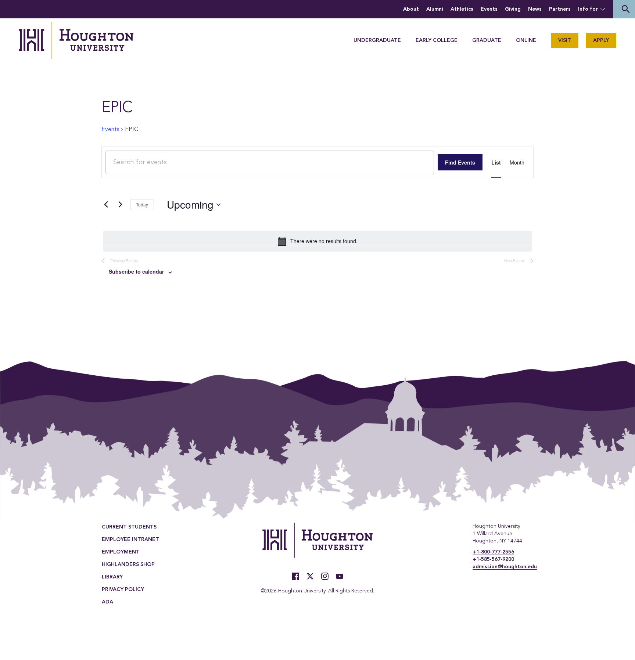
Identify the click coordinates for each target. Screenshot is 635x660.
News (535, 9)
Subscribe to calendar (136, 271)
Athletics (462, 9)
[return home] (76, 40)
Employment (121, 552)
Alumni (434, 9)
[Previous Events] (105, 204)
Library (112, 577)
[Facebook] (295, 576)
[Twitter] (310, 576)
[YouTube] (339, 576)
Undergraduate (377, 40)
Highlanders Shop (128, 564)
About (411, 9)
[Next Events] (120, 204)
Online (526, 40)
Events (489, 9)
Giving (513, 9)
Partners (560, 9)
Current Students (129, 527)
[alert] (317, 241)
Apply (601, 40)
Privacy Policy (123, 589)
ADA (107, 602)
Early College (437, 40)
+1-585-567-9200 (493, 559)
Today (142, 204)
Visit (564, 40)
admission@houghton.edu (505, 566)
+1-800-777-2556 (493, 552)
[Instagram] (325, 576)
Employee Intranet (130, 539)
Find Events (460, 162)
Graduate (486, 40)
